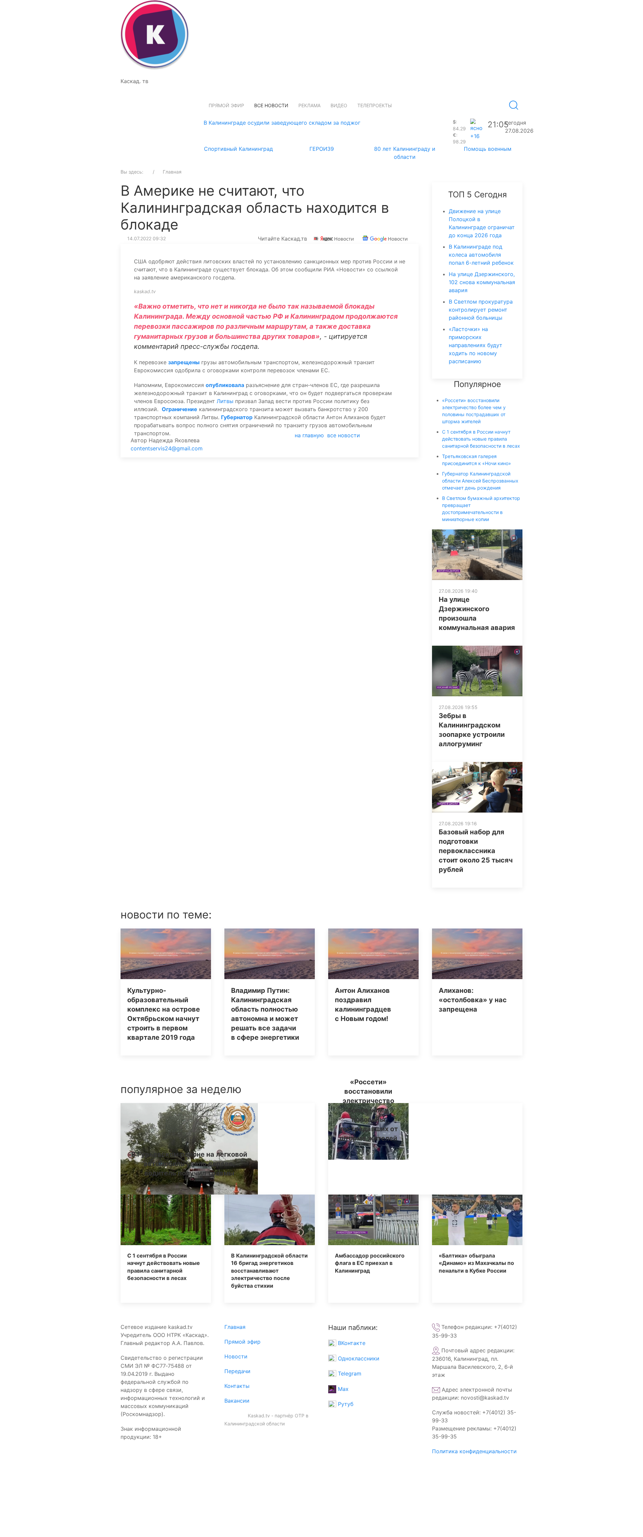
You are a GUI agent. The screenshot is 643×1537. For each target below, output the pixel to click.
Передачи (237, 1371)
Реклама (309, 105)
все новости (343, 435)
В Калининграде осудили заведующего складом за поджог (282, 122)
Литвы (226, 401)
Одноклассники (357, 1358)
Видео (339, 105)
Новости (235, 1356)
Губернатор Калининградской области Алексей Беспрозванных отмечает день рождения (480, 481)
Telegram (348, 1373)
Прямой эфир (226, 105)
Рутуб (344, 1404)
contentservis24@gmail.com (167, 448)
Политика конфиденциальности (474, 1451)
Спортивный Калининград (238, 148)
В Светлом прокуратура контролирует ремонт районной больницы (481, 309)
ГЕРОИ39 (321, 148)
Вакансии (236, 1400)
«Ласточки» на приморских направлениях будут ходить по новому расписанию (475, 345)
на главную (309, 435)
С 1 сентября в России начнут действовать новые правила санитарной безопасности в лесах (481, 439)
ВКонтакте (350, 1343)
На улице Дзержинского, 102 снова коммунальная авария (482, 282)
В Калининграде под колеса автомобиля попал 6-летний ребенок (481, 254)
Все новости (271, 105)
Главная (234, 1327)
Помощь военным (487, 148)
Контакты (236, 1386)
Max (342, 1389)
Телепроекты (374, 105)
